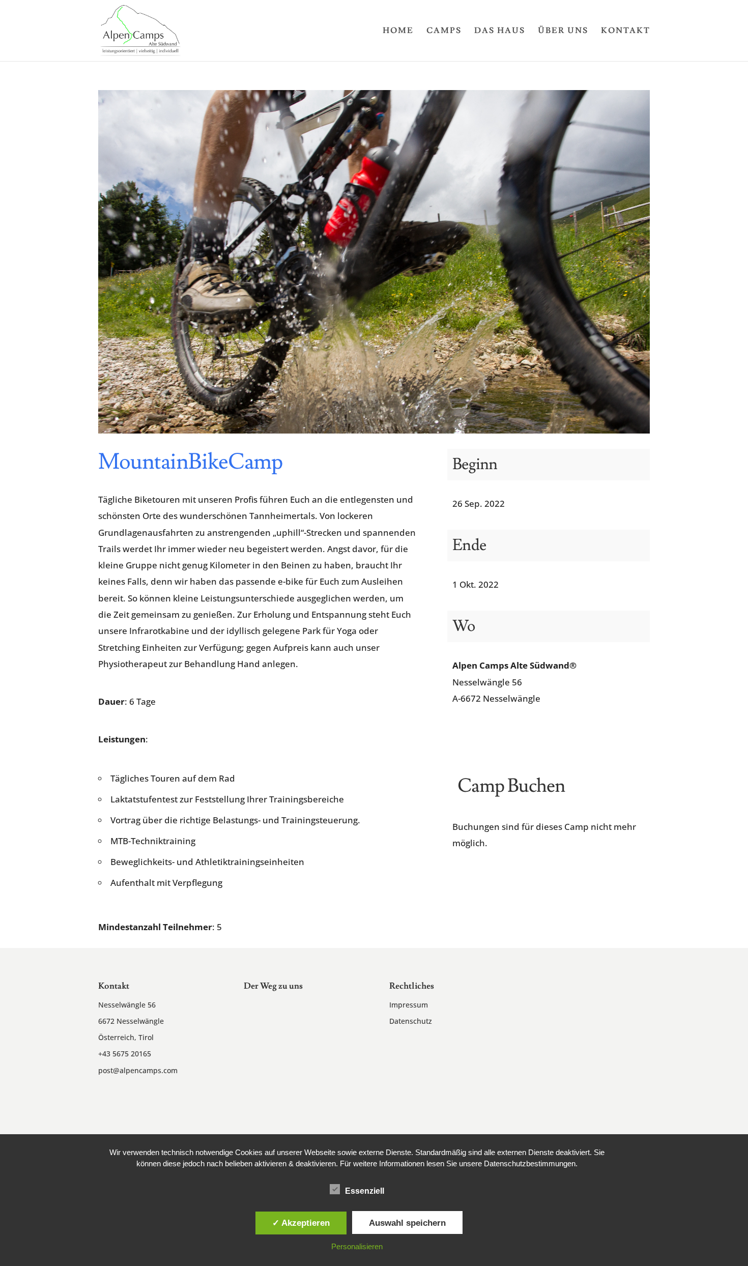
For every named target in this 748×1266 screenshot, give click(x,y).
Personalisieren (357, 1246)
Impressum (408, 1005)
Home (398, 31)
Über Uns (563, 31)
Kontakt (625, 31)
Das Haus (499, 31)
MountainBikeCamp (190, 462)
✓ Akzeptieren (301, 1222)
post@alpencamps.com (138, 1070)
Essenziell (364, 1191)
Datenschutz (410, 1021)
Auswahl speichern (407, 1222)
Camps (444, 31)
